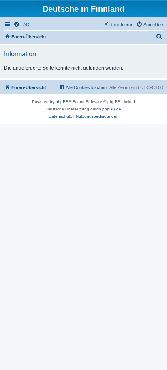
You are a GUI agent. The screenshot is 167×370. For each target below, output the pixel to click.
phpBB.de (111, 109)
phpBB (62, 101)
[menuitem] (21, 25)
